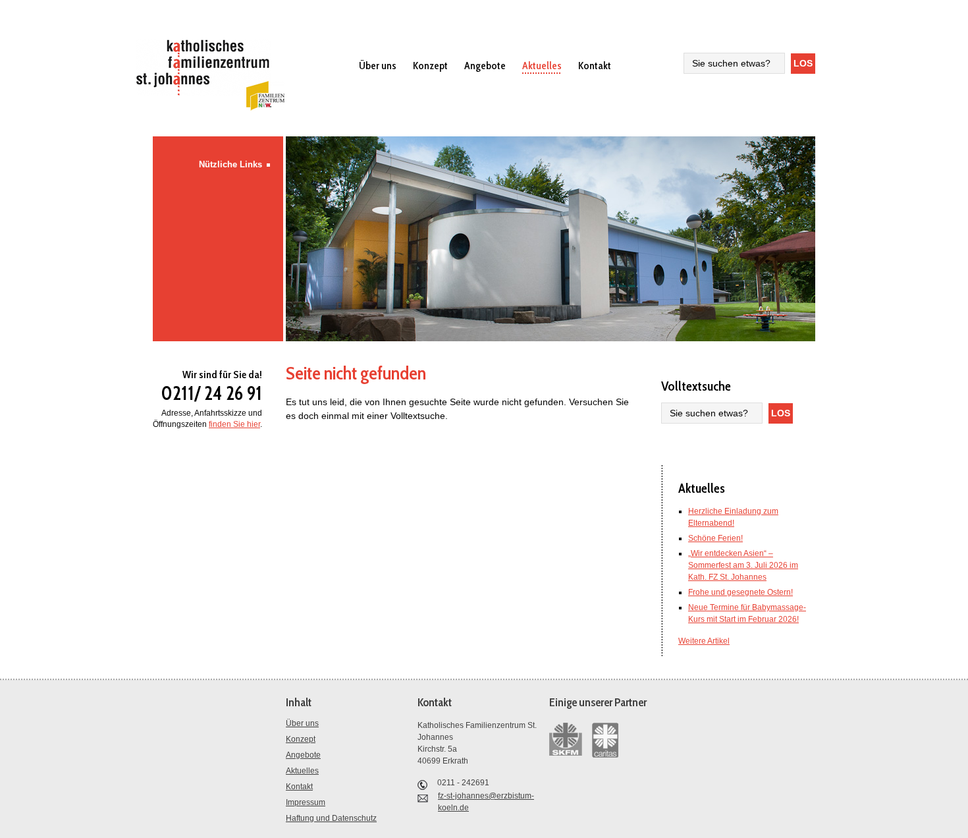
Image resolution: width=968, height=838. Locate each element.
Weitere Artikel (704, 641)
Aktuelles (542, 65)
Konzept (430, 65)
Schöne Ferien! (715, 538)
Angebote (485, 65)
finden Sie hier (234, 424)
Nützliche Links (230, 164)
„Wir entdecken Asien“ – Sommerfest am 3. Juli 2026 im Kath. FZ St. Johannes (743, 565)
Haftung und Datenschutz (331, 818)
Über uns (377, 65)
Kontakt (594, 65)
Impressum (305, 802)
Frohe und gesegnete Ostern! (740, 592)
